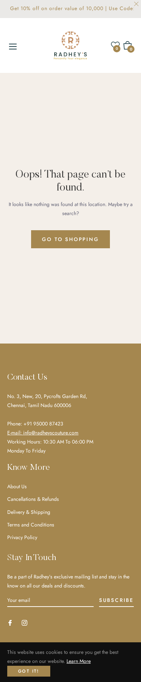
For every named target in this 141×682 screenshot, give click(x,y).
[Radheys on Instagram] (24, 622)
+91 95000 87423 (43, 423)
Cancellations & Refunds (33, 499)
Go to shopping (70, 239)
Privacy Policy (22, 537)
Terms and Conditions (30, 524)
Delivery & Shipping (28, 512)
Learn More (79, 661)
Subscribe (116, 600)
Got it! (28, 671)
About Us (17, 486)
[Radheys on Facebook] (10, 622)
